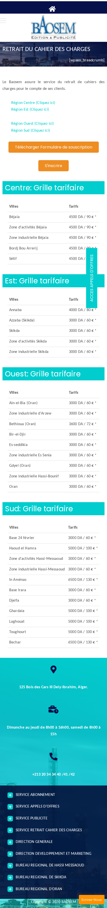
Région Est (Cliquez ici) (30, 110)
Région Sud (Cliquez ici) (30, 131)
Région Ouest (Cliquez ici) (32, 124)
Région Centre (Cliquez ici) (33, 103)
